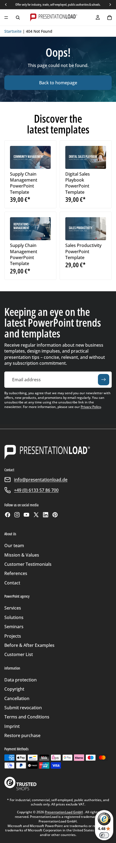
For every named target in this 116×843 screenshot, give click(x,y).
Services (12, 608)
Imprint (12, 726)
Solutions (13, 617)
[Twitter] (36, 514)
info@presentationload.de (40, 480)
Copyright (14, 689)
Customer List (18, 654)
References (15, 573)
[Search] (18, 18)
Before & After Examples (29, 645)
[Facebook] (7, 514)
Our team (14, 545)
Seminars (13, 627)
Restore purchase (22, 735)
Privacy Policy (91, 406)
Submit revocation (23, 708)
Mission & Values (21, 555)
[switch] (104, 835)
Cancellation (16, 698)
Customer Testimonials (28, 564)
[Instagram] (17, 514)
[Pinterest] (55, 514)
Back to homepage (58, 83)
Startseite (13, 31)
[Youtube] (26, 514)
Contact (12, 583)
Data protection (20, 680)
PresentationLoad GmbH (64, 812)
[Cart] (109, 18)
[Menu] (6, 17)
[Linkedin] (45, 514)
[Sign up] (103, 379)
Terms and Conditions (26, 717)
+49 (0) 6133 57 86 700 (36, 490)
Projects (12, 636)
